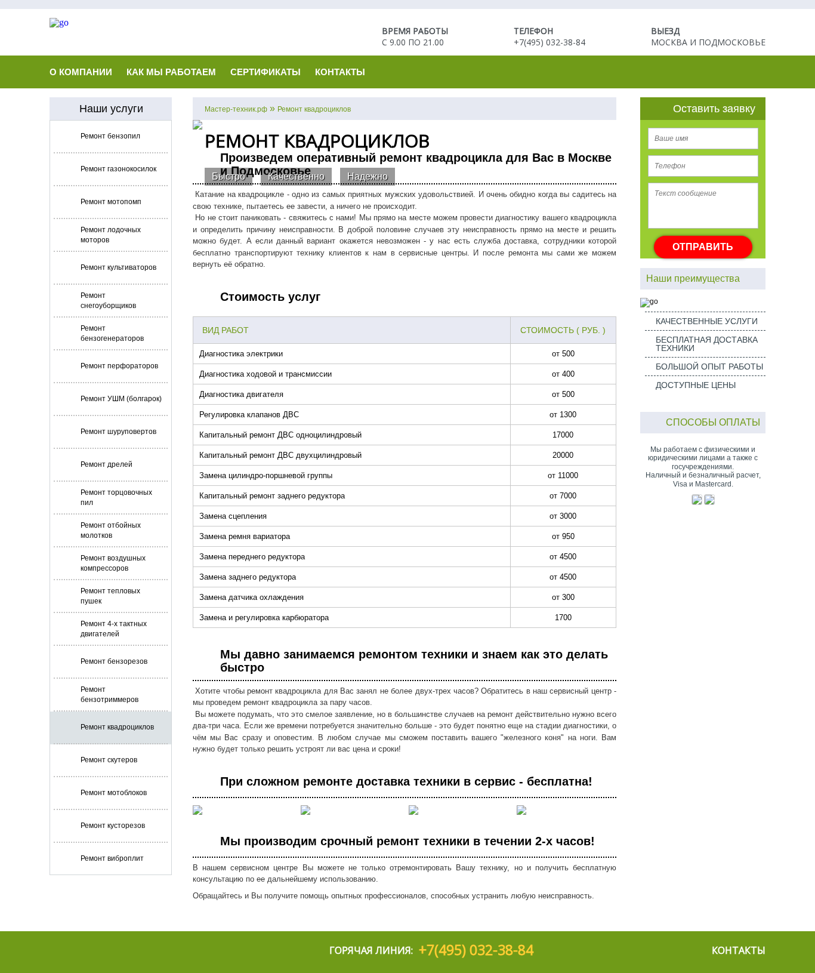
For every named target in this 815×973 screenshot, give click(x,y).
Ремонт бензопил (110, 136)
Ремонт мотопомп (111, 202)
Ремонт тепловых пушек (110, 596)
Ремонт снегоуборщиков (108, 300)
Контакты (340, 72)
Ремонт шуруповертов (118, 431)
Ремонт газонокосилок (118, 169)
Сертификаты (265, 72)
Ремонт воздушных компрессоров (113, 563)
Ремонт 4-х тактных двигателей (114, 629)
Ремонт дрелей (106, 464)
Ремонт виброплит (112, 858)
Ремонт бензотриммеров (109, 694)
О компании (81, 72)
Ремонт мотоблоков (114, 793)
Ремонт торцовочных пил (116, 497)
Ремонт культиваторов (118, 267)
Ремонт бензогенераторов (112, 333)
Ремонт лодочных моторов (111, 235)
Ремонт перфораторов (119, 366)
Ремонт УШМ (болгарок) (121, 399)
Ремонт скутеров (109, 760)
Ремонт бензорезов (114, 661)
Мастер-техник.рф (236, 109)
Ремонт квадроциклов (117, 727)
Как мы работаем (171, 72)
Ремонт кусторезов (113, 825)
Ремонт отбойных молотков (111, 530)
